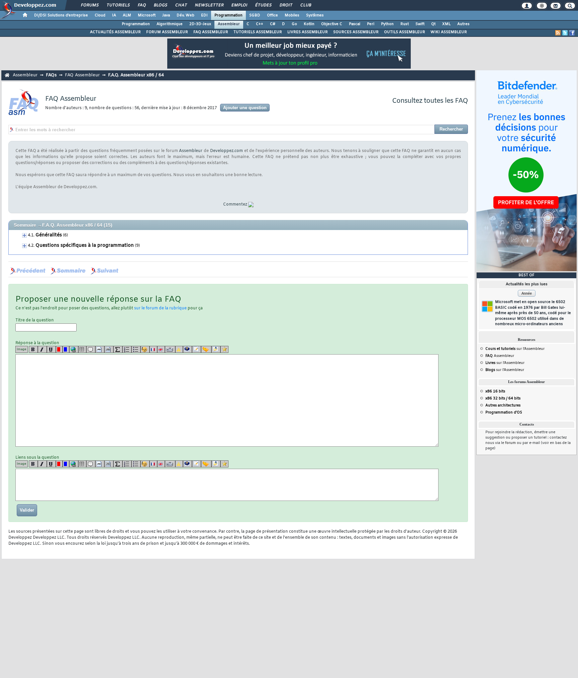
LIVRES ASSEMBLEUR (307, 32)
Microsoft (147, 15)
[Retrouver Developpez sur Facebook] (572, 32)
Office (272, 15)
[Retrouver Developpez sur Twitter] (565, 32)
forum (510, 443)
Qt (433, 24)
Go (294, 24)
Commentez (235, 204)
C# (272, 24)
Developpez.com (226, 151)
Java (166, 15)
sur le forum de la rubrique (160, 308)
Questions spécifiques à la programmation (84, 245)
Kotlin (309, 24)
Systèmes (315, 15)
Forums (89, 5)
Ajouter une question (245, 107)
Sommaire (25, 225)
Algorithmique (170, 24)
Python (387, 24)
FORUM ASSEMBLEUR (167, 32)
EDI (204, 15)
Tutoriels (118, 5)
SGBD (254, 15)
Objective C (331, 24)
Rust (404, 24)
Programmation (228, 15)
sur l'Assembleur (515, 349)
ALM (127, 15)
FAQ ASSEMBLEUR (210, 32)
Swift (419, 24)
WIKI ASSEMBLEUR (448, 32)
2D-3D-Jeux (200, 24)
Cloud (100, 15)
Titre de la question (34, 320)
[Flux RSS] (558, 32)
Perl (370, 24)
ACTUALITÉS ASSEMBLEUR (115, 32)
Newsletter (209, 5)
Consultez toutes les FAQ (430, 100)
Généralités (48, 235)
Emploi (239, 5)
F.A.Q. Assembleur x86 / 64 (72, 225)
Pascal (354, 24)
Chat (180, 5)
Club (305, 5)
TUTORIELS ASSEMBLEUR (257, 32)
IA (114, 15)
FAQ (141, 5)
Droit (286, 5)
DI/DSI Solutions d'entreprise (61, 15)
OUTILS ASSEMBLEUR (404, 32)
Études (263, 5)
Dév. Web (185, 15)
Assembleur (229, 24)
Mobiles (292, 15)
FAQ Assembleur (82, 75)
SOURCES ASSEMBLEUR (356, 32)
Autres (463, 24)
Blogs (160, 5)
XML (446, 24)
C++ (259, 24)
